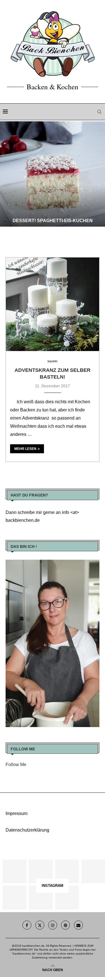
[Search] (99, 112)
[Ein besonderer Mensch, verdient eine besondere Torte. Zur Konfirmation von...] (93, 871)
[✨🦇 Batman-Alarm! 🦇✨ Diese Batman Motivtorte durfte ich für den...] (14, 871)
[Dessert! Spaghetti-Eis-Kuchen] (52, 174)
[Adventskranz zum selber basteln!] (52, 304)
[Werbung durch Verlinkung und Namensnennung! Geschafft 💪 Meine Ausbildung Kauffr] (67, 871)
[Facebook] (26, 925)
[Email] (78, 925)
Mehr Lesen (25, 449)
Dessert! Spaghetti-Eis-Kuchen (53, 220)
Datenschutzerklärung (27, 830)
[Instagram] (52, 925)
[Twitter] (39, 925)
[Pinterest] (65, 925)
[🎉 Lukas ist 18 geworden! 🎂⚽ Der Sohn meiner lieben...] (67, 897)
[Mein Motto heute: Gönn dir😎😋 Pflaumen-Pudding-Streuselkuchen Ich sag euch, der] (40, 871)
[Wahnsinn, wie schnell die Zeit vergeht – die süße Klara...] (40, 897)
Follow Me (16, 764)
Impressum (16, 813)
